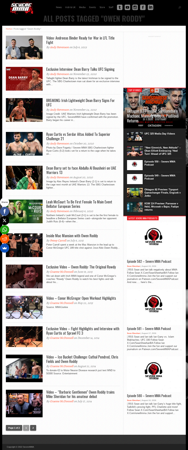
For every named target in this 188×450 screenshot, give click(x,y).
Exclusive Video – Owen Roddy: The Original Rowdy (81, 267)
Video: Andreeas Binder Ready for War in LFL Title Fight (80, 40)
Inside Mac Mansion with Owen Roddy (72, 235)
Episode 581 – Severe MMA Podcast (149, 329)
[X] (4, 220)
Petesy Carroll (58, 241)
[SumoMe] (4, 248)
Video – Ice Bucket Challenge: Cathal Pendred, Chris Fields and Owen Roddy (82, 359)
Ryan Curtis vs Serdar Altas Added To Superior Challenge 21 (78, 136)
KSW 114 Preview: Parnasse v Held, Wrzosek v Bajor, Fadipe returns (161, 206)
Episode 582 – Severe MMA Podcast (149, 261)
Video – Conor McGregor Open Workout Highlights (81, 298)
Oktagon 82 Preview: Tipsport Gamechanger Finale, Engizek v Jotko (162, 192)
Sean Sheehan (133, 266)
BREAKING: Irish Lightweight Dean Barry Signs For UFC (80, 102)
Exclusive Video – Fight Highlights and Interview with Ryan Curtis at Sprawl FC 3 (82, 330)
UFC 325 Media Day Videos (159, 133)
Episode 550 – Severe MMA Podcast (159, 163)
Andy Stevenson (59, 47)
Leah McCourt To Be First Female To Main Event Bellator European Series (79, 204)
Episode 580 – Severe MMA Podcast (149, 396)
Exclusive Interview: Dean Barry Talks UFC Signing (80, 69)
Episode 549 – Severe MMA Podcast (159, 177)
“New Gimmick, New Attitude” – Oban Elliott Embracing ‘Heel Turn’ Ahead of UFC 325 (162, 150)
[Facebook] (4, 211)
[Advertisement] (154, 60)
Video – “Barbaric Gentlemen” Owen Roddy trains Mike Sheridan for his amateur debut (80, 394)
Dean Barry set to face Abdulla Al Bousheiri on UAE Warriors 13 (81, 170)
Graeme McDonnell (61, 272)
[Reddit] (4, 238)
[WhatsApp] (4, 229)
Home (9, 28)
